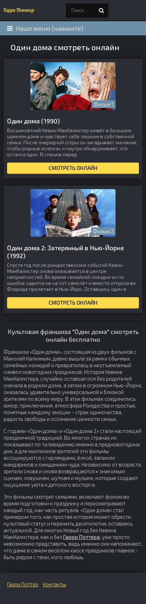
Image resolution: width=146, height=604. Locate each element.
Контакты (54, 584)
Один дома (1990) (33, 121)
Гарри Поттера (81, 537)
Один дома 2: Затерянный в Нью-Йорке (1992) (65, 251)
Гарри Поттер (22, 584)
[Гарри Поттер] (17, 10)
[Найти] (101, 11)
